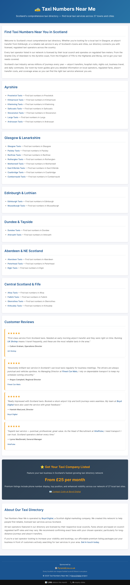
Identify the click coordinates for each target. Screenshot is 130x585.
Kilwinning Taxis (15, 104)
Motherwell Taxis (15, 164)
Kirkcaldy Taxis (15, 306)
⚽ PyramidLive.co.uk (65, 568)
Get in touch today (90, 542)
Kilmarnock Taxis (15, 100)
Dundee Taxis (14, 230)
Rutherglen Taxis (15, 159)
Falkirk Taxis (13, 297)
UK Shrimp (12, 341)
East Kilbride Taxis (16, 168)
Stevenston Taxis (16, 113)
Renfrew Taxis (14, 155)
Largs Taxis (13, 117)
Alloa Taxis (13, 292)
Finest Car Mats (69, 371)
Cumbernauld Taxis (17, 176)
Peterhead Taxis (15, 263)
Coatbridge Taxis (15, 172)
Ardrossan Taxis (15, 121)
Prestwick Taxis (15, 95)
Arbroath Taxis (14, 235)
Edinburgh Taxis (15, 201)
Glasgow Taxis (14, 146)
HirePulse (98, 431)
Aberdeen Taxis (15, 259)
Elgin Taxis (12, 268)
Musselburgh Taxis (16, 206)
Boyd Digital (12, 414)
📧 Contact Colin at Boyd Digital (65, 491)
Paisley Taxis (14, 150)
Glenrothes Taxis (15, 301)
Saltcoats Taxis (15, 108)
